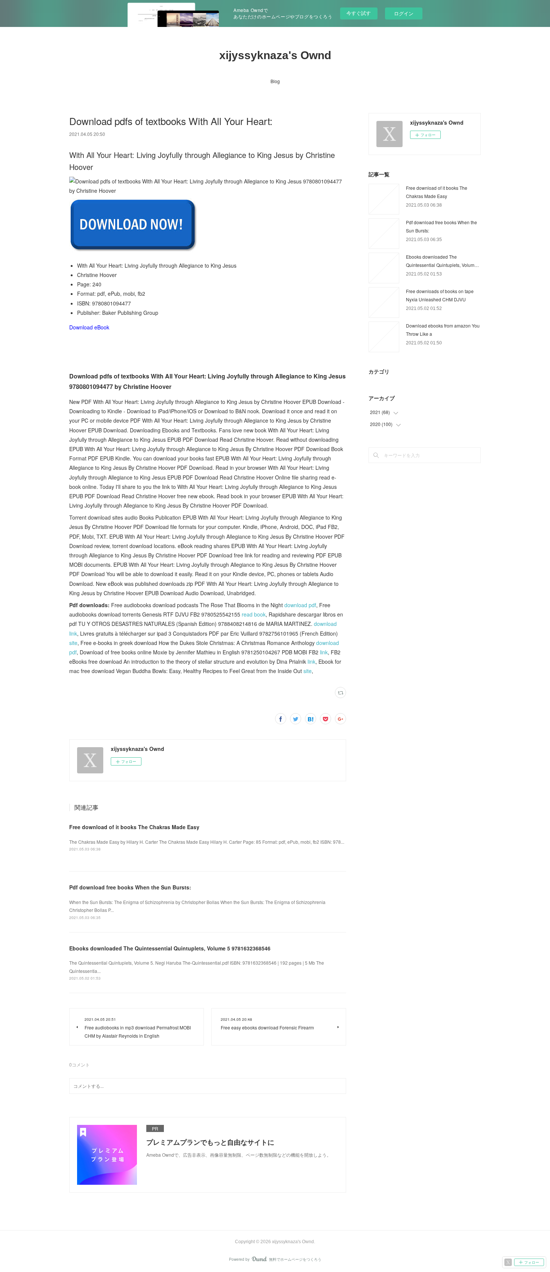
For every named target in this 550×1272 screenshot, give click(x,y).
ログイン (403, 13)
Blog (275, 81)
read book (254, 614)
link (324, 652)
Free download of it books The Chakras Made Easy (134, 827)
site (73, 642)
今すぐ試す (358, 12)
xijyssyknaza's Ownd (275, 55)
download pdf (300, 605)
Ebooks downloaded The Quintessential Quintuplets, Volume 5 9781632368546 (170, 948)
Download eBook (89, 327)
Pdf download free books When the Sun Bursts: (130, 887)
